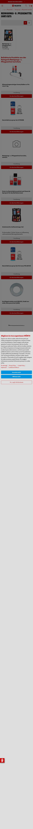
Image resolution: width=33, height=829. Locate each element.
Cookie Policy (21, 365)
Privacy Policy (12, 365)
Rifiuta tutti (17, 376)
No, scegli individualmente (16, 382)
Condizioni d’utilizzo (13, 367)
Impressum (4, 367)
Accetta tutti (16, 372)
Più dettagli (4, 365)
